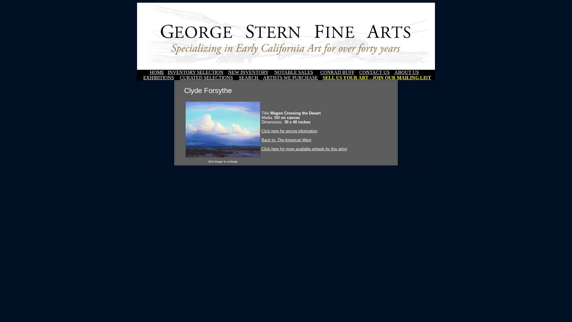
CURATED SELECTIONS (206, 77)
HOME (157, 72)
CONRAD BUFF (337, 72)
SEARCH (249, 77)
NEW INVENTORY (248, 72)
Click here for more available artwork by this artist (304, 149)
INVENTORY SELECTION (195, 72)
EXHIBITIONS (158, 77)
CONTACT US (374, 72)
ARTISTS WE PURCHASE (290, 77)
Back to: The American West (286, 140)
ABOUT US (406, 72)
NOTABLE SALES (293, 72)
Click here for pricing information (289, 131)
